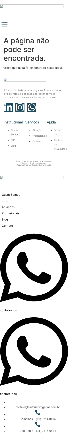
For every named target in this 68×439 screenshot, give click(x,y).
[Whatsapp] (31, 107)
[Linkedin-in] (8, 107)
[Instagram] (19, 107)
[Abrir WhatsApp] (58, 429)
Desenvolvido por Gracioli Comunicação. (34, 165)
